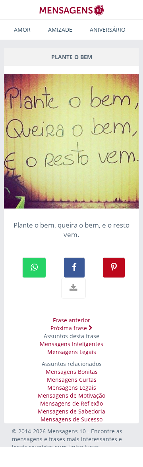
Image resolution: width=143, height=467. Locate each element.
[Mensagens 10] (71, 10)
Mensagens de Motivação (71, 395)
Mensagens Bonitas (72, 371)
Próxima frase (69, 328)
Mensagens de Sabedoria (71, 411)
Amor (22, 29)
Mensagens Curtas (72, 379)
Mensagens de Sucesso (71, 419)
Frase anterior (71, 320)
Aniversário (108, 29)
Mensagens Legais (71, 352)
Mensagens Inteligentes (71, 344)
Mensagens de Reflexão (71, 403)
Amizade (60, 29)
